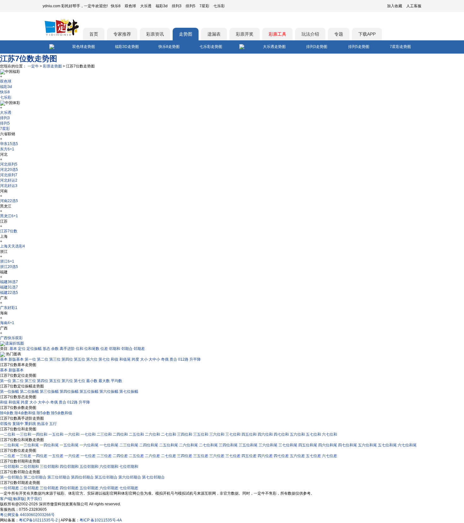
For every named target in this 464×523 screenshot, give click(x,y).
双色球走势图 (83, 46)
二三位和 (104, 434)
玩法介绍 (310, 34)
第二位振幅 (29, 391)
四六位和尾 (327, 445)
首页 (93, 34)
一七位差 (88, 456)
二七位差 (168, 456)
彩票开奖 (244, 34)
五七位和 (313, 434)
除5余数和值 (61, 413)
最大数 (104, 381)
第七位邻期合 (153, 477)
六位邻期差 (108, 488)
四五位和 (249, 434)
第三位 (55, 359)
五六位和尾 (367, 445)
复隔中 (18, 423)
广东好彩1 (8, 307)
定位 (22, 348)
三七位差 (233, 456)
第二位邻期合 (35, 477)
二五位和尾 (168, 445)
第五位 (79, 359)
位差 (104, 348)
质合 (173, 359)
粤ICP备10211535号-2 (38, 520)
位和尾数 (91, 348)
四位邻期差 (69, 488)
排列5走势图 (358, 46)
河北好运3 (8, 185)
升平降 (195, 359)
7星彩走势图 (400, 46)
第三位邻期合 (58, 477)
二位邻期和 (29, 466)
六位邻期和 (108, 466)
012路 (183, 359)
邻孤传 (5, 423)
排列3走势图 (316, 46)
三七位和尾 (287, 445)
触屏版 (19, 499)
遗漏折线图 (14, 343)
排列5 (190, 6)
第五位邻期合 (106, 477)
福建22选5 (9, 292)
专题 (338, 34)
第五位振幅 (89, 391)
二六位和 (152, 434)
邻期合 (127, 348)
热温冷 (42, 423)
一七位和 (88, 434)
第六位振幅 (108, 391)
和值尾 (125, 359)
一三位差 (23, 456)
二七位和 (168, 434)
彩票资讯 (155, 34)
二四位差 (120, 456)
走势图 (185, 34)
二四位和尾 (148, 445)
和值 (114, 359)
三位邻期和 (49, 466)
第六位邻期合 (129, 477)
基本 (13, 348)
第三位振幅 (49, 391)
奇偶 (165, 359)
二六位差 (152, 456)
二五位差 (136, 456)
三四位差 (184, 456)
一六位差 (72, 456)
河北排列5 (8, 164)
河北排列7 (8, 175)
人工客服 (413, 6)
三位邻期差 (49, 488)
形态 (46, 348)
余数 (55, 348)
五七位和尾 (387, 445)
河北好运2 (8, 180)
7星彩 (204, 6)
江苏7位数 (8, 231)
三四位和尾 (228, 445)
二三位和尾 (128, 445)
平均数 (116, 381)
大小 (144, 359)
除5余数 (43, 413)
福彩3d (162, 6)
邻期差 (139, 348)
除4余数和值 (25, 413)
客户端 (5, 499)
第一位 (30, 359)
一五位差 (55, 456)
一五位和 (55, 434)
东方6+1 (7, 149)
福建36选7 (9, 282)
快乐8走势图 (169, 46)
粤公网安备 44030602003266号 (27, 515)
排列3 (176, 6)
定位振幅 (34, 348)
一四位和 (39, 434)
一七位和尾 (108, 445)
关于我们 (34, 499)
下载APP (367, 34)
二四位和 (120, 434)
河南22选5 (9, 201)
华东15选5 (9, 144)
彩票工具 (277, 34)
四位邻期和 (69, 466)
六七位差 (329, 456)
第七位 (104, 359)
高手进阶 (67, 348)
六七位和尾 (407, 445)
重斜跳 (30, 423)
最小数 (92, 381)
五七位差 (313, 456)
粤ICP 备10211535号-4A (101, 520)
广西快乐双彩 (11, 338)
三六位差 (216, 456)
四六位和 (265, 434)
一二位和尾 (9, 445)
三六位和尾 (268, 445)
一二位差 (7, 456)
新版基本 (16, 359)
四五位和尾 (307, 445)
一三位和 (23, 434)
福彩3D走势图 (127, 46)
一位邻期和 (9, 466)
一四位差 (39, 456)
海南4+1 (7, 323)
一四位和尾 (49, 445)
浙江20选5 (9, 266)
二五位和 (136, 434)
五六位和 (297, 434)
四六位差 (265, 456)
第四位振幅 (69, 391)
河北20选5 (9, 169)
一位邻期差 (9, 488)
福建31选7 (9, 287)
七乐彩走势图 (210, 46)
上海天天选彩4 (12, 246)
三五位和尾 (248, 445)
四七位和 (281, 434)
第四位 (67, 359)
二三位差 (104, 456)
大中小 (154, 359)
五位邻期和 (89, 466)
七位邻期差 (128, 488)
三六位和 (216, 434)
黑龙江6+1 (9, 216)
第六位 (92, 359)
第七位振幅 (128, 391)
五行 (53, 423)
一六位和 (72, 434)
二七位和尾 (208, 445)
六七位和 (329, 434)
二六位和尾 (188, 445)
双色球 (130, 6)
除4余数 (7, 413)
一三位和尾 (29, 445)
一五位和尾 (69, 445)
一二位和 (7, 434)
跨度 (135, 359)
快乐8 (116, 6)
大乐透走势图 (274, 46)
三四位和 (184, 434)
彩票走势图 (52, 66)
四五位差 (249, 456)
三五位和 (200, 434)
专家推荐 (122, 34)
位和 (79, 348)
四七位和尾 (347, 445)
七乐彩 (219, 6)
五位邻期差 (89, 488)
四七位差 (281, 456)
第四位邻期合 (82, 477)
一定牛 (33, 66)
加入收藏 (394, 6)
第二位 (42, 359)
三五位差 (200, 456)
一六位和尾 (89, 445)
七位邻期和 (128, 466)
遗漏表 (214, 34)
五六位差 (297, 456)
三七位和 (233, 434)
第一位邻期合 (11, 477)
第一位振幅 (9, 391)
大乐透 (146, 6)
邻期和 (114, 348)
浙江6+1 (7, 261)
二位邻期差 (29, 488)
